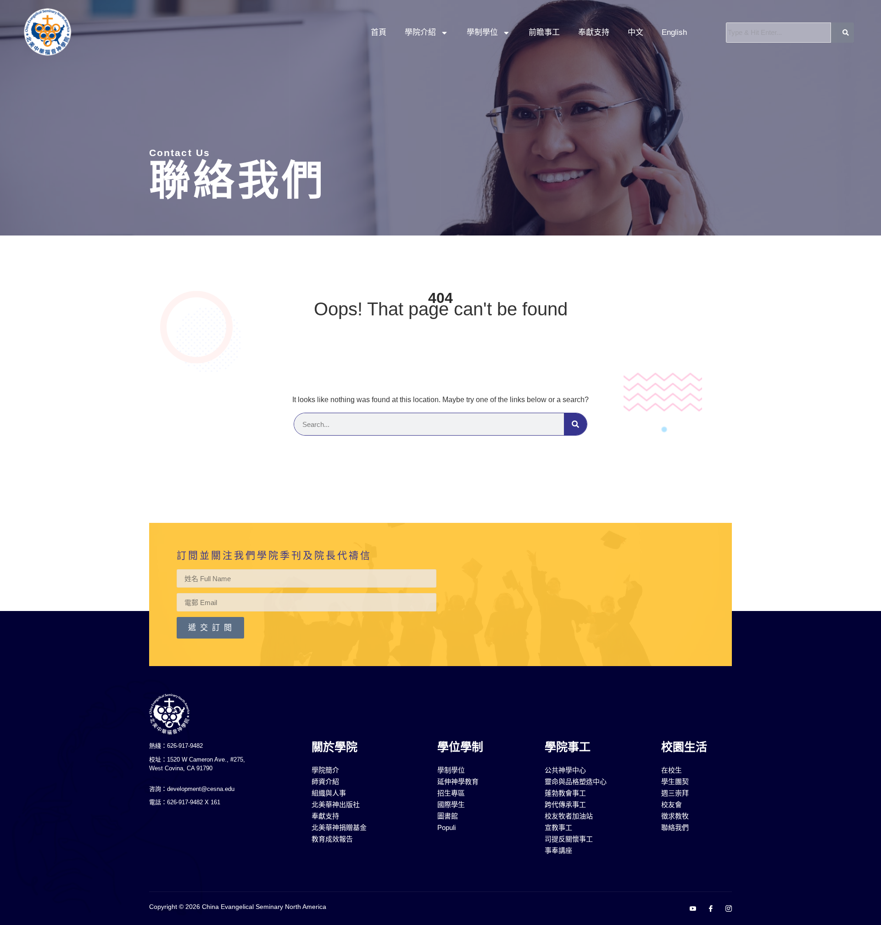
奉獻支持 (593, 32)
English (674, 32)
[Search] (575, 424)
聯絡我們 (237, 180)
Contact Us (179, 152)
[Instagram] (725, 909)
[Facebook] (707, 909)
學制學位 (482, 32)
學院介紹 (420, 32)
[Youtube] (689, 909)
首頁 (378, 32)
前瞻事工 (544, 32)
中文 (635, 32)
